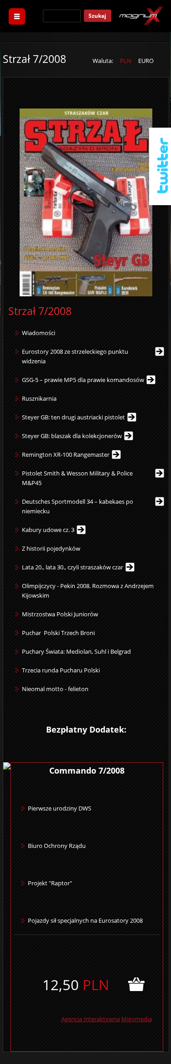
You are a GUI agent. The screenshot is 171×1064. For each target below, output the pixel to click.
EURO (146, 61)
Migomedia (136, 1019)
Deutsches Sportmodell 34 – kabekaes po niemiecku (77, 506)
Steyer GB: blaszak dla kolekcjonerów (72, 436)
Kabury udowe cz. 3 (48, 530)
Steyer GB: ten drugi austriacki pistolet (73, 417)
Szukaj (97, 16)
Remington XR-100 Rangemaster (65, 454)
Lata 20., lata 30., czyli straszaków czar (72, 567)
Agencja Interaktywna (90, 1019)
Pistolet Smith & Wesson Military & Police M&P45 (77, 478)
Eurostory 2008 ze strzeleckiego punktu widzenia (75, 356)
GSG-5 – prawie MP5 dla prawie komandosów (83, 380)
